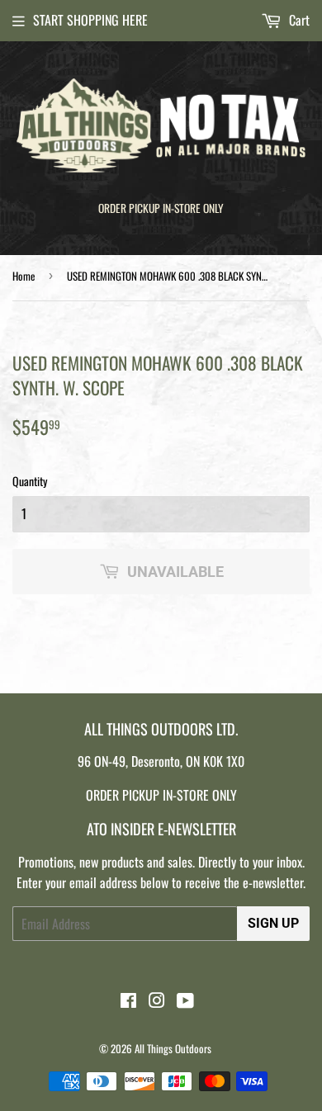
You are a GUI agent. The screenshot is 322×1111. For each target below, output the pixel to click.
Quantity (29, 480)
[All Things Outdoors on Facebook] (128, 1001)
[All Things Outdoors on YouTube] (185, 1001)
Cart (298, 20)
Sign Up (273, 923)
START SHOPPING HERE (90, 20)
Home (23, 275)
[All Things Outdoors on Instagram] (157, 1001)
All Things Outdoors (173, 1048)
